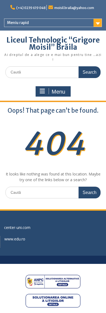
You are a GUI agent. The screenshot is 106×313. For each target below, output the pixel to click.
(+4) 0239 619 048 (31, 8)
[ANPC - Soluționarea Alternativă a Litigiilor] (53, 281)
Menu (58, 92)
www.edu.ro (14, 239)
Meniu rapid (18, 22)
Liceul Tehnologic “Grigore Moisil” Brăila (53, 43)
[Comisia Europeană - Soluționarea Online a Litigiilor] (53, 301)
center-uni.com (17, 227)
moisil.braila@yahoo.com (74, 8)
